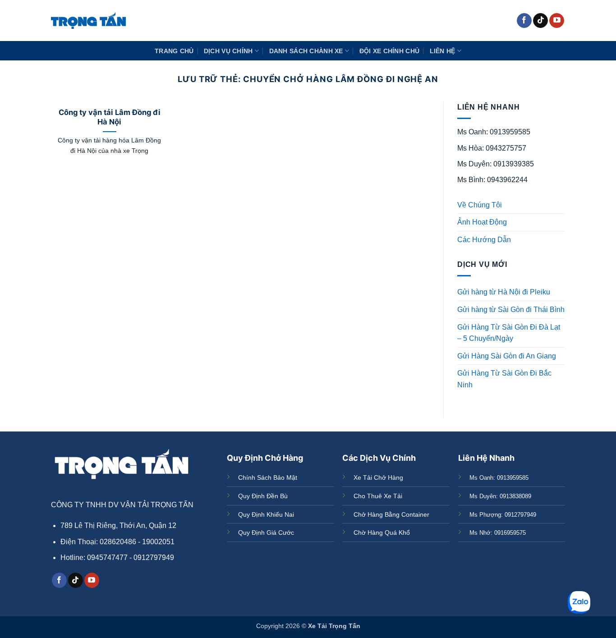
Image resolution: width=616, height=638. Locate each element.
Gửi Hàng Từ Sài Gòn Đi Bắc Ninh (504, 379)
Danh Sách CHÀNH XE (306, 51)
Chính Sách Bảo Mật (267, 477)
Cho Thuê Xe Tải (378, 496)
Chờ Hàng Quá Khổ (382, 532)
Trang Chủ (174, 51)
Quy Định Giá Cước (266, 532)
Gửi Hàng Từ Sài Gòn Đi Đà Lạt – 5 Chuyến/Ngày (508, 333)
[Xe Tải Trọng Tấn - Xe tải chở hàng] (88, 20)
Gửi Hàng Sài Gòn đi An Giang (506, 356)
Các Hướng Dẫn (484, 239)
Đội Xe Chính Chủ (389, 51)
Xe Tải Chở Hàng (378, 477)
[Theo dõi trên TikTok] (540, 20)
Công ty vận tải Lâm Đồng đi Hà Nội (110, 117)
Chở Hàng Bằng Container (391, 514)
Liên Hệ (442, 51)
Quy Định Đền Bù (263, 496)
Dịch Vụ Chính (228, 51)
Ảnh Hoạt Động (482, 222)
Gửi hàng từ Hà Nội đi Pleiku (503, 292)
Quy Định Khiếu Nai (266, 514)
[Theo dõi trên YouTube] (556, 20)
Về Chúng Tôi (479, 205)
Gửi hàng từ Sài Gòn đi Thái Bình (511, 309)
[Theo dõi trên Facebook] (524, 20)
